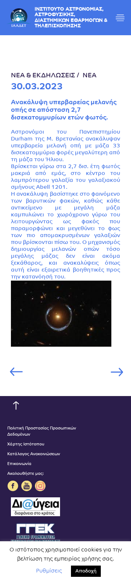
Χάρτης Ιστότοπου (25, 445)
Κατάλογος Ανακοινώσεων (33, 454)
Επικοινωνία (19, 464)
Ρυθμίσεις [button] (49, 571)
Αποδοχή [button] (85, 571)
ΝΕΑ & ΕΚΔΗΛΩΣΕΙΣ (43, 76)
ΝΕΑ (89, 76)
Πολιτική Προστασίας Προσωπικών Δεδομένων (41, 432)
